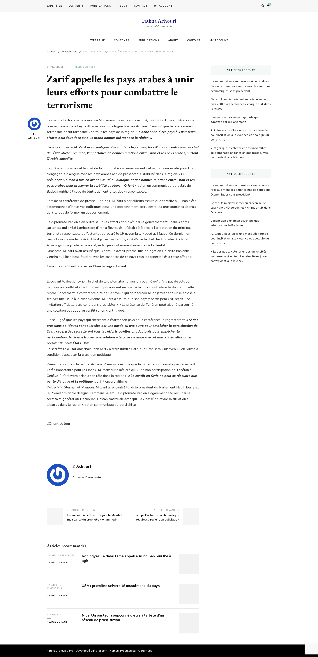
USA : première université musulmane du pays (121, 585)
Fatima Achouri (159, 20)
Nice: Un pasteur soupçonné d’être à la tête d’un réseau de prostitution (123, 617)
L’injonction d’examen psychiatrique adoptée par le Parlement (235, 119)
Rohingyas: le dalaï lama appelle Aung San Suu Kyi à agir (126, 558)
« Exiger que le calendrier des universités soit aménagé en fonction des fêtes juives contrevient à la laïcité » (239, 152)
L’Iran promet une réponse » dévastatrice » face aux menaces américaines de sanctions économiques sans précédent (240, 86)
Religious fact (85, 66)
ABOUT (123, 6)
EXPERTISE (54, 6)
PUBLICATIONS (100, 6)
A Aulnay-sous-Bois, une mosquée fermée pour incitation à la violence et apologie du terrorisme (240, 135)
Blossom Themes (107, 651)
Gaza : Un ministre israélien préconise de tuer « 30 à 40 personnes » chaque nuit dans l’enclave (241, 104)
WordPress (144, 651)
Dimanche (54, 251)
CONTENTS (76, 6)
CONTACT (141, 6)
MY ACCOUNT (163, 6)
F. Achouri (34, 136)
